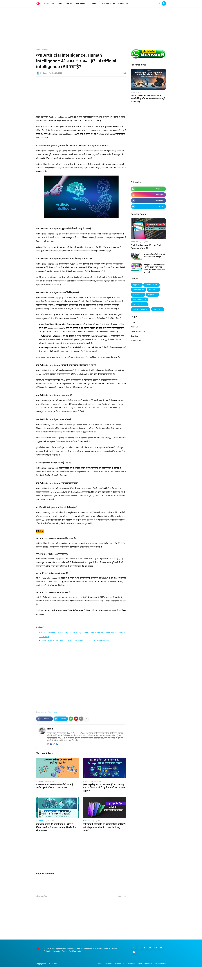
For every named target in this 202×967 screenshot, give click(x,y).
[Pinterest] (76, 719)
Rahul (50, 728)
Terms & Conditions (138, 331)
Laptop (152, 295)
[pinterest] (134, 952)
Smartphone (139, 299)
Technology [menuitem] (57, 3)
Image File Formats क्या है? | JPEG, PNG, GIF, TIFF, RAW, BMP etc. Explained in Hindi (154, 268)
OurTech (54, 964)
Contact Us (119, 964)
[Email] (81, 719)
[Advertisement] (101, 27)
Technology (52, 712)
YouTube (157, 309)
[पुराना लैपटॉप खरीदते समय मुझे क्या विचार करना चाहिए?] (136, 257)
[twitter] (54, 744)
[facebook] (51, 744)
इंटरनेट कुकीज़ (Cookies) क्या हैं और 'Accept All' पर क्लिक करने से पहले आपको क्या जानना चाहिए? (104, 787)
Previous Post (42, 896)
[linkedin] (57, 744)
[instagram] (48, 744)
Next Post (121, 896)
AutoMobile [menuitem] (123, 3)
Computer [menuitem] (93, 3)
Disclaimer (135, 336)
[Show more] (86, 719)
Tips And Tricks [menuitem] (108, 3)
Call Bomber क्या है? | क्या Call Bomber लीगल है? (146, 247)
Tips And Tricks (140, 309)
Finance (153, 290)
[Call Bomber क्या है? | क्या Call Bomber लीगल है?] (148, 228)
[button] (159, 3)
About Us (134, 327)
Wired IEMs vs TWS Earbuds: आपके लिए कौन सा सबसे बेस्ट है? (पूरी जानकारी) (148, 98)
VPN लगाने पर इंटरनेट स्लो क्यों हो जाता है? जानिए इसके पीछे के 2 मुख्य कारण (55, 786)
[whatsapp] (134, 947)
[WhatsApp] (71, 719)
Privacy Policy (136, 340)
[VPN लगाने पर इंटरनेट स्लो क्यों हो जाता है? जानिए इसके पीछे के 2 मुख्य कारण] (57, 768)
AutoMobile (151, 285)
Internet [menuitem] (68, 3)
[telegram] (161, 947)
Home (38, 50)
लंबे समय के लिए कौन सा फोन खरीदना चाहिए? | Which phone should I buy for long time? (104, 827)
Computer (138, 290)
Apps (136, 285)
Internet (45, 50)
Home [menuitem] (46, 3)
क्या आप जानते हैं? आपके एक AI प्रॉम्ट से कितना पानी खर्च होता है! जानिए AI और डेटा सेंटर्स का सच (56, 827)
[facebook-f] (145, 947)
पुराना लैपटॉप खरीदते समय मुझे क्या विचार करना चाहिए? (154, 255)
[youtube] (155, 947)
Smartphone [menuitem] (80, 3)
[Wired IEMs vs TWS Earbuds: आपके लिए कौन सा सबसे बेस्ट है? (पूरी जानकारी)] (148, 79)
